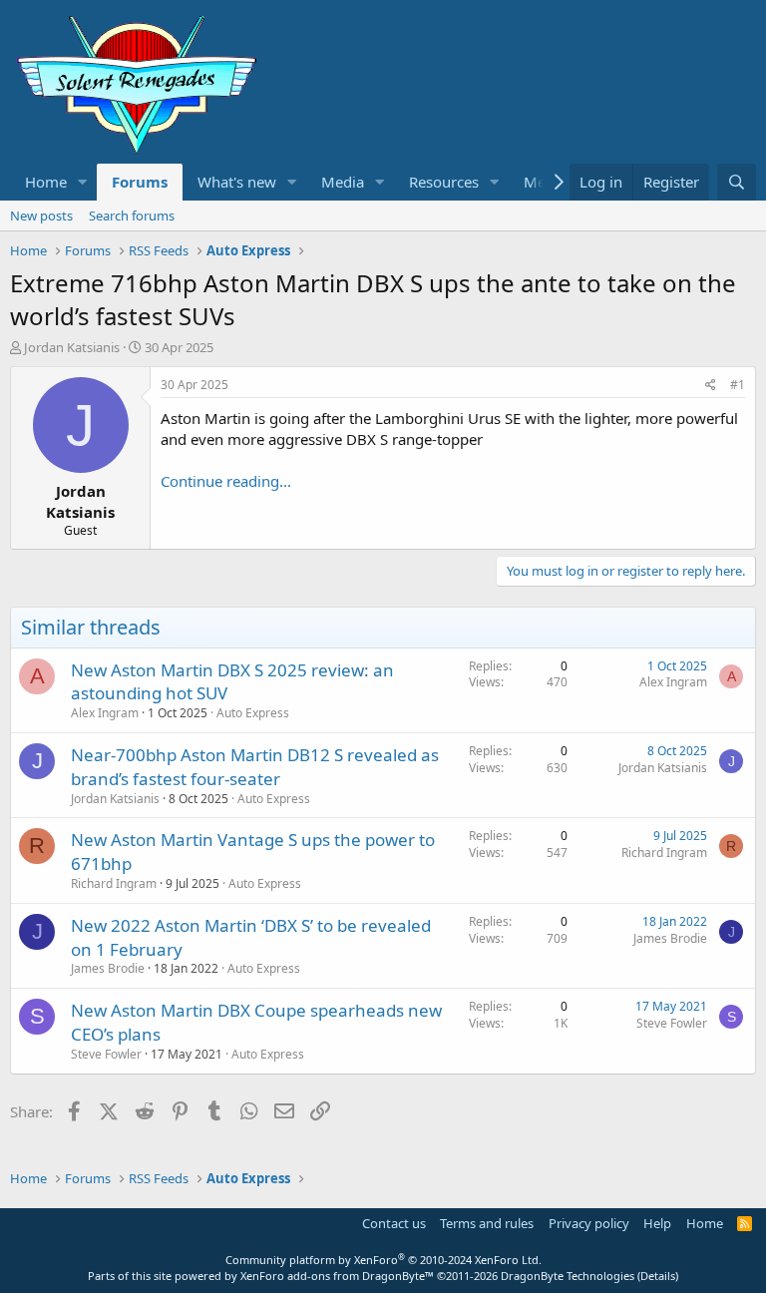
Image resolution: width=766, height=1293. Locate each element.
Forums (140, 182)
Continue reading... (226, 481)
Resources (444, 182)
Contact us (394, 1223)
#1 (737, 384)
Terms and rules (487, 1223)
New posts (41, 215)
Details (657, 1275)
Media (342, 182)
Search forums (132, 215)
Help (657, 1223)
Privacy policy (589, 1223)
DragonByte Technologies (567, 1275)
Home (46, 182)
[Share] (710, 385)
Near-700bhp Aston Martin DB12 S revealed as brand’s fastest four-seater (255, 766)
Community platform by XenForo (383, 1259)
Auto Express (252, 712)
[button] (83, 182)
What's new (236, 182)
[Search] (736, 182)
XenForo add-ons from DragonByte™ (337, 1275)
